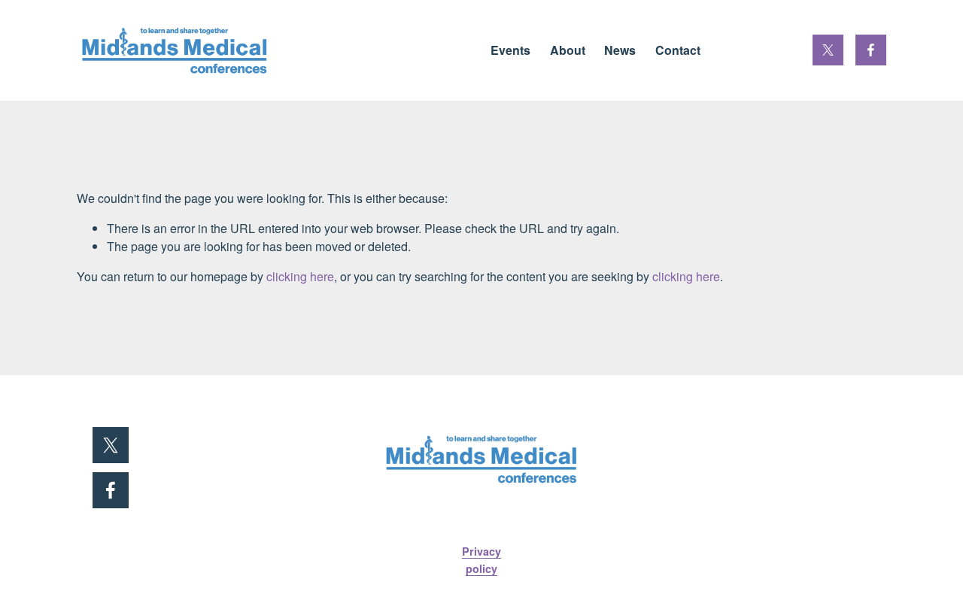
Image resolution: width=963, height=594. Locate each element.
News (620, 50)
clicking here (300, 276)
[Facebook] (870, 50)
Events (510, 50)
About (567, 50)
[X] (828, 50)
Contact (677, 50)
